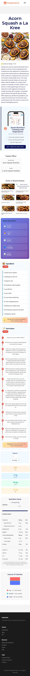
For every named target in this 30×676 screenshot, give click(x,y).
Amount (15, 453)
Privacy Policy (6, 657)
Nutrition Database (7, 642)
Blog (3, 632)
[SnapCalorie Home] (12, 2)
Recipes (4, 645)
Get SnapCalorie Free (15, 147)
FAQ (3, 649)
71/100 (14, 64)
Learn (3, 647)
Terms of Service (7, 660)
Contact (4, 662)
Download (5, 630)
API (3, 634)
